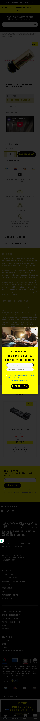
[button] (35, 329)
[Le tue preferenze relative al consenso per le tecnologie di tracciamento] (2, 541)
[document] (20, 360)
